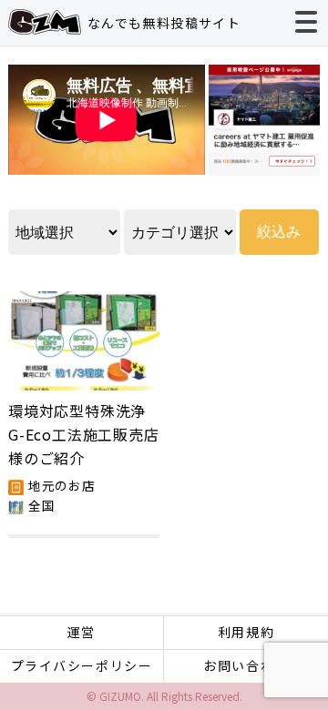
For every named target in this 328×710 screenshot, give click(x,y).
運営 (81, 632)
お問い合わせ (246, 665)
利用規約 (246, 632)
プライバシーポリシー (82, 665)
